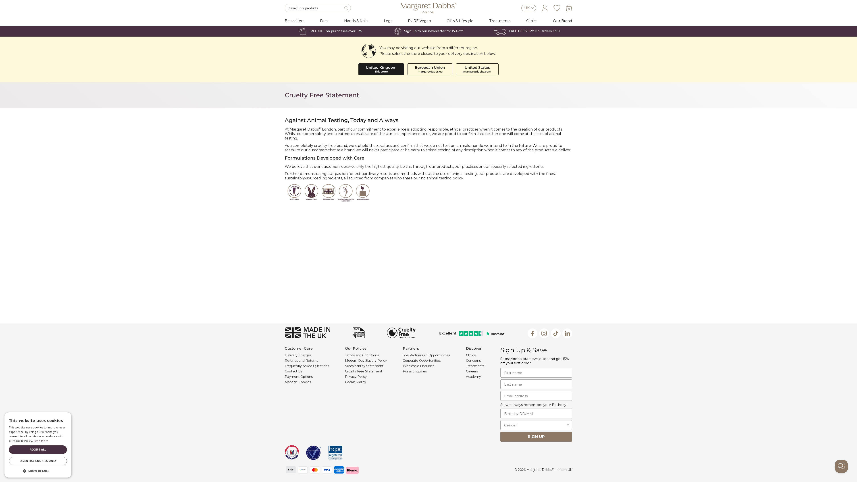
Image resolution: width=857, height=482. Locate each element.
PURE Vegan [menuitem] (419, 21)
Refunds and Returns (301, 361)
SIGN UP (536, 436)
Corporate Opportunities (422, 361)
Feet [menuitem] (324, 21)
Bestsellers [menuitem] (294, 21)
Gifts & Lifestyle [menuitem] (460, 21)
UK (527, 8)
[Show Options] (568, 425)
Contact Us (293, 371)
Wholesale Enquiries (418, 366)
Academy (473, 377)
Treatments (475, 366)
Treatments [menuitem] (499, 21)
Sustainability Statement (364, 366)
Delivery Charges (298, 355)
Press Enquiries (415, 371)
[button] (38, 470)
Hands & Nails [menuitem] (356, 21)
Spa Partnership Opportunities (426, 355)
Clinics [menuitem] (531, 21)
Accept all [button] (38, 449)
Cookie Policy (355, 382)
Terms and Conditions (362, 355)
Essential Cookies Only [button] (38, 461)
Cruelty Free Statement (363, 371)
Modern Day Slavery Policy (366, 361)
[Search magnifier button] (347, 8)
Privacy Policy (356, 377)
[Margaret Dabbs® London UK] (429, 8)
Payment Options (299, 377)
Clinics (471, 355)
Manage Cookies (298, 382)
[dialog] (37, 445)
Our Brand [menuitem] (562, 21)
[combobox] (535, 425)
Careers (472, 371)
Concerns (473, 361)
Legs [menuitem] (388, 21)
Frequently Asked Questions (307, 366)
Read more (41, 441)
